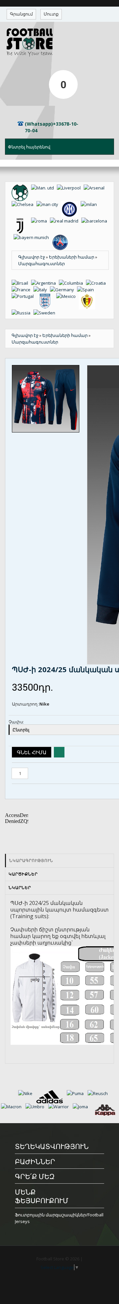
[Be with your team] (21, 188)
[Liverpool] (70, 188)
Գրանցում (21, 14)
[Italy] (41, 290)
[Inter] (71, 204)
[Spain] (86, 290)
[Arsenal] (95, 188)
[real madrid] (65, 221)
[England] (46, 296)
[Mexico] (67, 296)
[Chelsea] (24, 204)
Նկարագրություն (31, 860)
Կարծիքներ (23, 874)
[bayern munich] (33, 237)
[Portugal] (24, 296)
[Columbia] (72, 283)
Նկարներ (20, 887)
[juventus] (21, 221)
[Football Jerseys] (59, 42)
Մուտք (51, 14)
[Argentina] (45, 283)
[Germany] (63, 290)
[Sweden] (45, 313)
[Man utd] (44, 188)
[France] (22, 290)
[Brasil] (21, 283)
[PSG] (61, 237)
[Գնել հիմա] (31, 752)
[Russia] (22, 313)
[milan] (90, 204)
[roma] (40, 221)
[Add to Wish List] (59, 752)
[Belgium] (88, 296)
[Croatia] (97, 283)
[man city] (48, 204)
